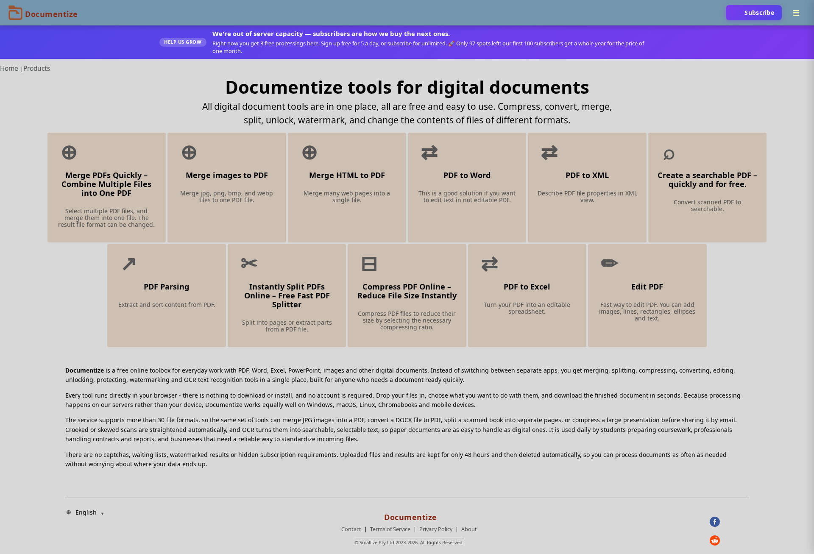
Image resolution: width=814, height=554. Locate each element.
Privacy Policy (435, 529)
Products (36, 68)
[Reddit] (729, 540)
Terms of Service (390, 529)
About (469, 529)
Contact (351, 529)
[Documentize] (409, 514)
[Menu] (796, 12)
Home (9, 68)
